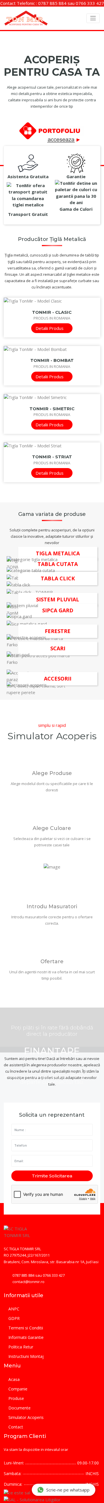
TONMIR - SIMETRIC (52, 408)
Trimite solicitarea (52, 1176)
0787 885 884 (52, 3)
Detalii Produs (50, 328)
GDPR (14, 1318)
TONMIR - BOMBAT (52, 360)
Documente (19, 1408)
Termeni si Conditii (25, 1328)
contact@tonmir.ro (28, 1281)
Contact (15, 1427)
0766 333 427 (90, 3)
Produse (16, 1398)
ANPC (13, 1309)
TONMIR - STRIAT (52, 456)
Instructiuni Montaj (26, 1356)
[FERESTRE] (52, 636)
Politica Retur (20, 1347)
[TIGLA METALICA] (52, 558)
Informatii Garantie (26, 1337)
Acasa (14, 1379)
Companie (17, 1389)
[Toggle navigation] (93, 18)
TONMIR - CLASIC (52, 312)
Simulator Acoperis (26, 1417)
